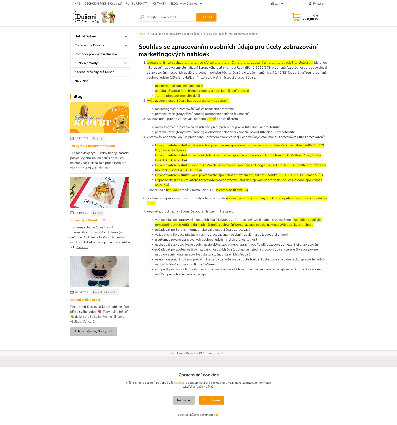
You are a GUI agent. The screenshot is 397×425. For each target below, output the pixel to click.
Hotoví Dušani (85, 36)
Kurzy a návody (86, 63)
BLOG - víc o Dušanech (184, 4)
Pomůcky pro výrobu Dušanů (96, 54)
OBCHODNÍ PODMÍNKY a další (103, 4)
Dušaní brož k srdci (85, 299)
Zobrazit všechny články (90, 331)
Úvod (142, 34)
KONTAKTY (159, 4)
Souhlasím (211, 400)
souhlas (179, 383)
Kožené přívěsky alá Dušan (94, 72)
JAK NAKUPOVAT (136, 4)
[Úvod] (102, 17)
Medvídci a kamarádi (105, 292)
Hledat (206, 17)
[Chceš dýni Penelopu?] (99, 193)
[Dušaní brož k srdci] (99, 272)
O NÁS (76, 4)
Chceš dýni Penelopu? (87, 220)
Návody (97, 138)
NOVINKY (82, 81)
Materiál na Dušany (89, 45)
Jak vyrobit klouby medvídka (92, 146)
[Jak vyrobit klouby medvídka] (99, 118)
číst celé (104, 168)
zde (216, 415)
